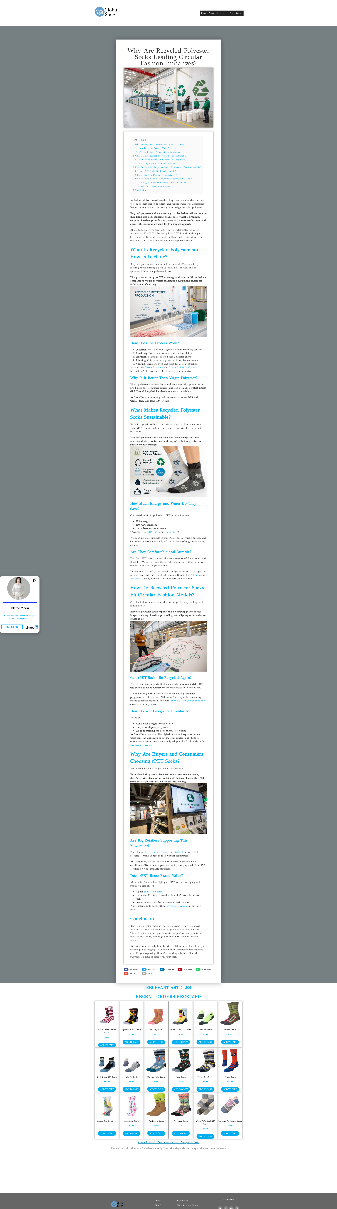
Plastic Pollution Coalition (184, 367)
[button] (132, 969)
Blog (232, 13)
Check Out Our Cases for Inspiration (168, 1142)
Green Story (171, 531)
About (211, 13)
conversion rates (153, 891)
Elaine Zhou (20, 608)
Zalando (179, 852)
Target (165, 852)
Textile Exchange (153, 367)
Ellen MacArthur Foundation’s (187, 700)
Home (203, 13)
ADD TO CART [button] (107, 1045)
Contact (239, 13)
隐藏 (142, 140)
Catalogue (220, 13)
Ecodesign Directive (141, 744)
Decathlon (154, 852)
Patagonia (135, 578)
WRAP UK (153, 531)
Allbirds (195, 575)
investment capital (177, 905)
